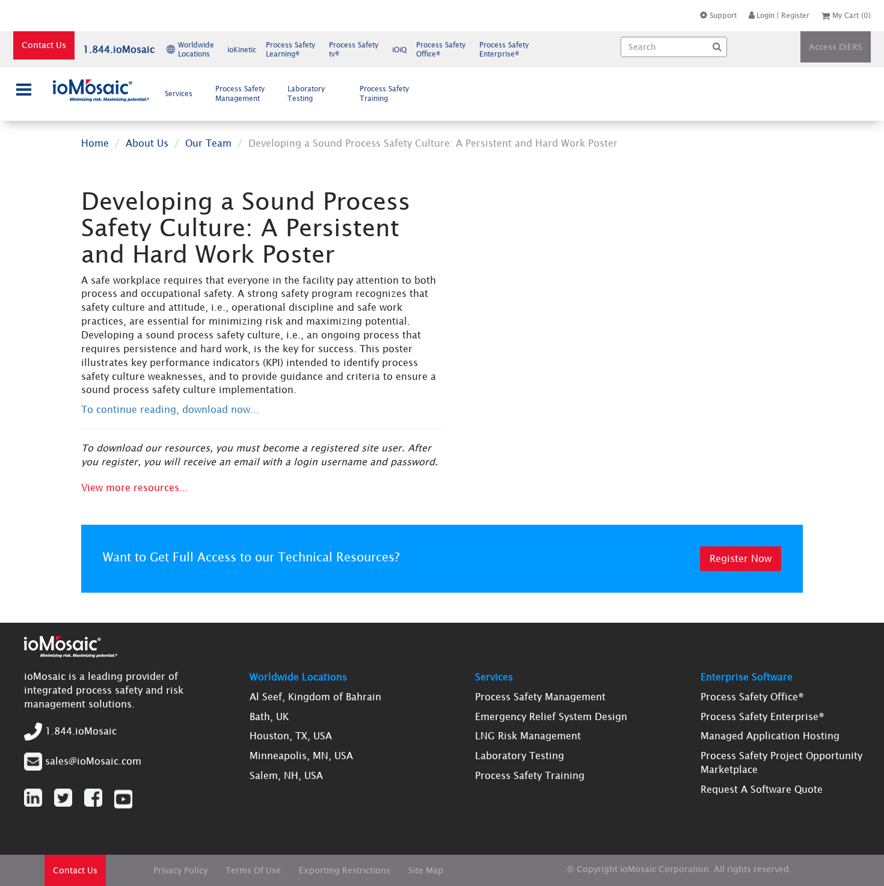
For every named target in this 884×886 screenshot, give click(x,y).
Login (766, 15)
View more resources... (134, 487)
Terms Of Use (253, 870)
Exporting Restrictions (344, 870)
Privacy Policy (180, 870)
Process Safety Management (240, 93)
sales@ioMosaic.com (93, 761)
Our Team (208, 143)
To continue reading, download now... (170, 409)
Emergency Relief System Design (551, 716)
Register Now (741, 558)
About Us (147, 143)
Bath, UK (269, 716)
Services (178, 93)
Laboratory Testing (306, 93)
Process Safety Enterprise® (762, 716)
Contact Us (44, 45)
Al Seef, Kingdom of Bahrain (315, 696)
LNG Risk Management (528, 735)
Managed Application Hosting (770, 735)
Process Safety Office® (752, 696)
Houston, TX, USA (291, 735)
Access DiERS (835, 47)
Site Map (425, 870)
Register (795, 15)
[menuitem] (181, 93)
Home (95, 143)
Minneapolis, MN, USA (301, 755)
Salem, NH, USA (286, 775)
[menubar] (289, 93)
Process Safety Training (384, 93)
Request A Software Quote (762, 789)
